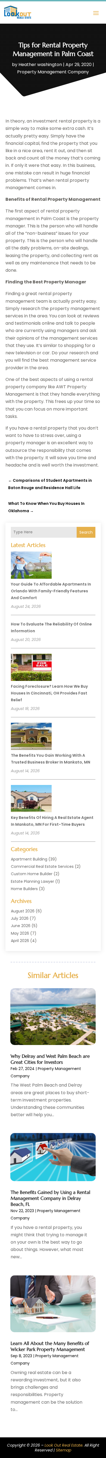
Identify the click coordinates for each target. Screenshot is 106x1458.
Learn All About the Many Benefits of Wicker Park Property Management (50, 1346)
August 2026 (23, 911)
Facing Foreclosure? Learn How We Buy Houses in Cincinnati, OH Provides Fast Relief (49, 693)
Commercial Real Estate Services (42, 866)
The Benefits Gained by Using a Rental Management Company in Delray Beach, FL (50, 1198)
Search (86, 532)
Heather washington (40, 64)
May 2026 (20, 933)
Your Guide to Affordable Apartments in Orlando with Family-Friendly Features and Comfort (51, 590)
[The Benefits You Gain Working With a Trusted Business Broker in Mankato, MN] (31, 737)
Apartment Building (29, 859)
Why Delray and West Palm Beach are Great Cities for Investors (50, 1059)
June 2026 (20, 925)
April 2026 (20, 940)
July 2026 (20, 918)
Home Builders (24, 888)
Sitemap (63, 1450)
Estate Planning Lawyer (32, 881)
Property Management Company (53, 72)
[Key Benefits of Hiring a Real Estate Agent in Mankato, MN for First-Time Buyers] (31, 799)
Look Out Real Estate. (64, 1445)
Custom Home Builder (31, 874)
